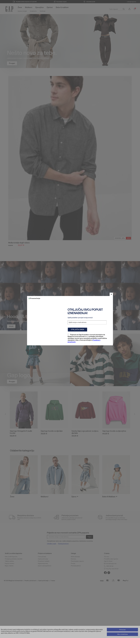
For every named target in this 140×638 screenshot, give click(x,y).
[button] (111, 294)
